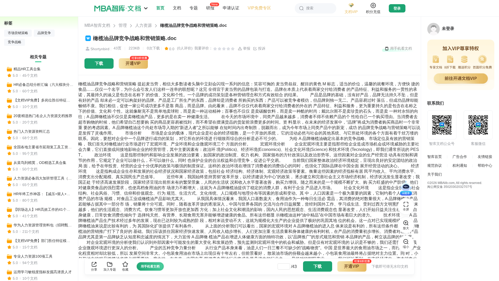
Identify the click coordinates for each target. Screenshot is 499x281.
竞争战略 (14, 42)
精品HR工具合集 (27, 69)
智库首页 (434, 157)
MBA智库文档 (97, 25)
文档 (177, 8)
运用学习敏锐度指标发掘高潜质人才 (43, 272)
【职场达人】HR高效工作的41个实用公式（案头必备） (43, 209)
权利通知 (459, 165)
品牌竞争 (44, 33)
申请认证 (231, 8)
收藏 (125, 269)
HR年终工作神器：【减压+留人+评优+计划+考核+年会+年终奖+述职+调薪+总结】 (43, 194)
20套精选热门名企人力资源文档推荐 (43, 116)
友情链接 (485, 157)
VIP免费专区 (259, 8)
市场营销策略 (18, 33)
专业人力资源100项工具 (33, 256)
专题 (193, 8)
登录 (397, 8)
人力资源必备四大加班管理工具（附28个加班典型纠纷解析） (43, 178)
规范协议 (434, 165)
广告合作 (459, 157)
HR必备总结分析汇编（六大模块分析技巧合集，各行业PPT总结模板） (43, 84)
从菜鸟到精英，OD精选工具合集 (40, 163)
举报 (246, 48)
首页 (160, 8)
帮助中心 (485, 165)
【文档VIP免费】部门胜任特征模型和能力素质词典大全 (43, 241)
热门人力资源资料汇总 (32, 131)
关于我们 (434, 174)
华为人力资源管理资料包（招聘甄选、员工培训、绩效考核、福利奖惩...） (43, 225)
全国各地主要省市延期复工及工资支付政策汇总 (43, 147)
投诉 (261, 48)
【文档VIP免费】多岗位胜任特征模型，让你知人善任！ (43, 100)
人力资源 (143, 25)
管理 (123, 25)
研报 (210, 7)
